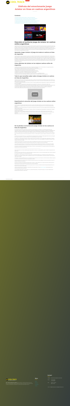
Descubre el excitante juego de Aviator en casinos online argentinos (25, 17)
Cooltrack (35, 11)
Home (36, 381)
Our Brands (36, 384)
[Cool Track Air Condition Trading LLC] (15, 2)
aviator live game (43, 167)
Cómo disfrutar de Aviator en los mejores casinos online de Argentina (25, 19)
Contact (36, 385)
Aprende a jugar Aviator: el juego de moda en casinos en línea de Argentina (26, 18)
